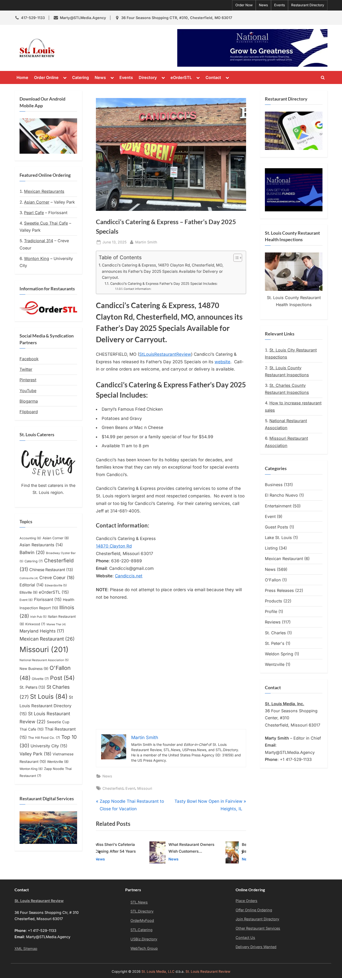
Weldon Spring (279, 653)
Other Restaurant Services (258, 928)
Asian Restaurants (41, 544)
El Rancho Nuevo (281, 495)
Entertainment (278, 505)
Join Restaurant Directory (257, 919)
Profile (271, 611)
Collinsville (29, 578)
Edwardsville (56, 585)
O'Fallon (273, 579)
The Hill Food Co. (44, 738)
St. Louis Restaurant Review (102, 48)
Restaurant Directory (307, 5)
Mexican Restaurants (44, 191)
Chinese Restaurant (51, 569)
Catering (80, 77)
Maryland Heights (42, 631)
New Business (34, 668)
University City (49, 745)
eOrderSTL (181, 77)
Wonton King (36, 258)
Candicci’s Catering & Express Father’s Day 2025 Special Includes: (164, 284)
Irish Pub (38, 616)
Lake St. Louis (278, 537)
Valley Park (35, 753)
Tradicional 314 (38, 240)
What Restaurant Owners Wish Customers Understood (146, 848)
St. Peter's (274, 643)
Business (274, 484)
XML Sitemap (26, 948)
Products (273, 600)
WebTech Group (144, 948)
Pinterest (28, 379)
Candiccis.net (128, 575)
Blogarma (29, 401)
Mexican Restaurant (47, 639)
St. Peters (32, 687)
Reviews (273, 622)
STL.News (139, 902)
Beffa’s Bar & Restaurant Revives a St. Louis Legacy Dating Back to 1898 (221, 848)
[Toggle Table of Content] (235, 257)
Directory (148, 77)
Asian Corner (36, 202)
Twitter (26, 369)
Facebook (29, 358)
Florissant (48, 599)
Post (62, 677)
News (263, 5)
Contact (213, 77)
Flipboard (29, 411)
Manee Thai (56, 624)
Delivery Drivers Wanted (256, 947)
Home (22, 77)
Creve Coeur (56, 577)
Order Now (244, 5)
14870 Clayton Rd (114, 546)
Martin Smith (146, 242)
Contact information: (137, 289)
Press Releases (279, 590)
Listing (271, 548)
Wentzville (58, 762)
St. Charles (275, 632)
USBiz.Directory (143, 939)
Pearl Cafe (34, 212)
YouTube (28, 390)
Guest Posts (276, 526)
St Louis (49, 696)
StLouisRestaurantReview (165, 354)
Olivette (40, 679)
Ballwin (32, 552)
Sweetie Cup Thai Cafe (46, 223)
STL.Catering (141, 930)
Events (279, 5)
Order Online (46, 77)
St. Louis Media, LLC (158, 971)
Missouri (144, 788)
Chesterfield (112, 788)
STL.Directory (141, 911)
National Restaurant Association (44, 660)
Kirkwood (35, 624)
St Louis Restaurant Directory (46, 705)
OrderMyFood (142, 920)
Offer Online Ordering (254, 910)
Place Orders (246, 901)
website (222, 361)
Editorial (32, 584)
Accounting (30, 538)
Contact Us (245, 937)
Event (130, 788)
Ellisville (29, 592)
